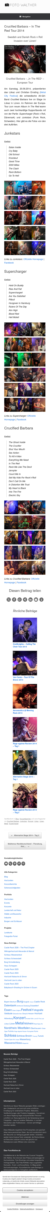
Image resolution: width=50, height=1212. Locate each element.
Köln (32, 1018)
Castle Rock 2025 (11, 969)
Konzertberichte (25, 819)
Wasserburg (25, 1039)
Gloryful (25, 1013)
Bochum (13, 1001)
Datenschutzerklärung (27, 1209)
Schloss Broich (24, 1035)
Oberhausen (36, 1028)
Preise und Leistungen (34, 1158)
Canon (32, 1002)
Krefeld (28, 1018)
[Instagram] (23, 864)
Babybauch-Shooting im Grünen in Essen (20, 987)
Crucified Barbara (13, 821)
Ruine (36, 1031)
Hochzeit (38, 1013)
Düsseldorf (34, 1005)
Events (7, 902)
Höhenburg (8, 1018)
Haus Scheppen (10, 965)
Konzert (30, 821)
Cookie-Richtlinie (13, 1209)
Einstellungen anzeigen (25, 1203)
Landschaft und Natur (12, 910)
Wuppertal (25, 1043)
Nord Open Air (38, 1024)
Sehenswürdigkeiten (12, 887)
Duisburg (27, 1005)
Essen (8, 1010)
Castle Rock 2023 (11, 983)
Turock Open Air (9, 1039)
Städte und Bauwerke (12, 913)
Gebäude (8, 1013)
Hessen (31, 1013)
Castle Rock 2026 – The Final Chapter (19, 947)
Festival (26, 1009)
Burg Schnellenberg (12, 962)
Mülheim (29, 1023)
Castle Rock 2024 (11, 973)
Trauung (34, 1036)
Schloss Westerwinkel (13, 954)
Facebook (9, 262)
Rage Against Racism (20, 1031)
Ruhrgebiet (30, 1031)
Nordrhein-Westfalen (17, 1028)
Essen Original (16, 1010)
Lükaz (36, 821)
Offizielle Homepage (33, 259)
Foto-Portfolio (24, 1162)
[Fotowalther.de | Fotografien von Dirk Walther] (25, 4)
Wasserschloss (13, 1043)
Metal (6, 823)
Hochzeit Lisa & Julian (13, 980)
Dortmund (20, 1006)
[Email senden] (6, 864)
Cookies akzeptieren (25, 1190)
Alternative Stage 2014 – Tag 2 (25, 835)
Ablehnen (25, 1197)
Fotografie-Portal (10, 936)
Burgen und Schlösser (13, 921)
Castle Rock (39, 1001)
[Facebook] (19, 864)
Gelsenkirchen (17, 1014)
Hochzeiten (8, 880)
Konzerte (7, 906)
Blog (17, 819)
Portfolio (11, 1031)
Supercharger (13, 823)
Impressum (39, 1209)
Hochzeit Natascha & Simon (15, 976)
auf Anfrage (37, 1122)
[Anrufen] (10, 864)
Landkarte (8, 932)
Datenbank (10, 1005)
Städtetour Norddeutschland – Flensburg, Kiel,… (25, 845)
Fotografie (37, 1010)
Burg (20, 1001)
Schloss (10, 1035)
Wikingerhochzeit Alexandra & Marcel (19, 951)
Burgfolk (26, 1002)
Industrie (7, 917)
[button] (9, 599)
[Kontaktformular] (15, 864)
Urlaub (17, 1039)
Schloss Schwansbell (12, 958)
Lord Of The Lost (39, 1018)
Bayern (7, 1001)
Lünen (42, 821)
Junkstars (23, 821)
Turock (41, 1035)
